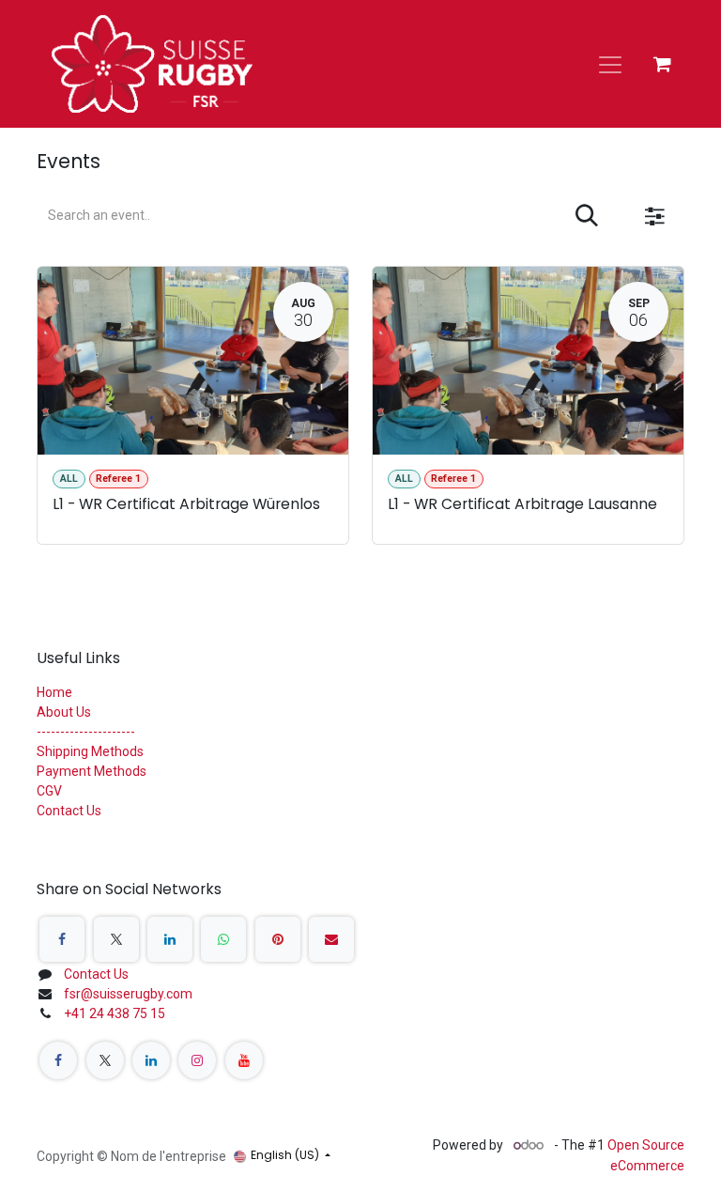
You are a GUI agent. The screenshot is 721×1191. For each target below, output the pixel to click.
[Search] (587, 216)
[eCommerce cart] (661, 63)
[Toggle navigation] (610, 63)
